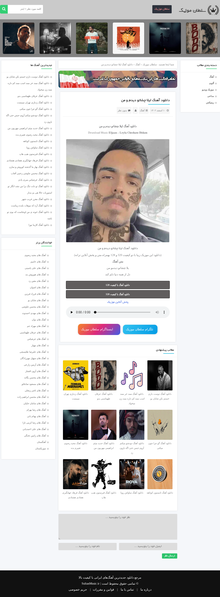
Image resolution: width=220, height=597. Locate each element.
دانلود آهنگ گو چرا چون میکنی (34, 109)
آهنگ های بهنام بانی (36, 416)
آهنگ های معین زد (37, 281)
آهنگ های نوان (39, 319)
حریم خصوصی (78, 589)
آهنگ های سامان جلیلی (34, 403)
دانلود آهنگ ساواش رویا (37, 147)
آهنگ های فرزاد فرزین (35, 293)
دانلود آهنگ (130, 126)
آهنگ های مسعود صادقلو (34, 384)
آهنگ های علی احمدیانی (34, 429)
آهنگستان (41, 442)
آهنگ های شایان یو (37, 300)
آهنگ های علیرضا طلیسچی (33, 351)
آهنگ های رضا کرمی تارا (34, 422)
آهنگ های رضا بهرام (36, 409)
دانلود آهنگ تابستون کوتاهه (36, 141)
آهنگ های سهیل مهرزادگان (33, 358)
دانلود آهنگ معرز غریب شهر (35, 199)
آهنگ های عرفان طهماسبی (33, 332)
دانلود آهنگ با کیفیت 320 (118, 294)
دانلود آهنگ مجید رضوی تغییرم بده (32, 134)
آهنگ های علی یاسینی (35, 268)
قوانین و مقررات (103, 589)
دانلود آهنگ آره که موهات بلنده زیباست (30, 205)
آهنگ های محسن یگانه (35, 377)
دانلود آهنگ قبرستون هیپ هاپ (34, 154)
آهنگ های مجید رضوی (35, 255)
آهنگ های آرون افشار (35, 371)
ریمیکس (210, 102)
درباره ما (146, 589)
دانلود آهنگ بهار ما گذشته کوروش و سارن (29, 167)
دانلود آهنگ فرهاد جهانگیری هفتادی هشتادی (28, 160)
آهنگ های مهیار (38, 345)
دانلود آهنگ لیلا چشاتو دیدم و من (145, 100)
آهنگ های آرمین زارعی (35, 364)
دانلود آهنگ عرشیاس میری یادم (33, 179)
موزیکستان (40, 448)
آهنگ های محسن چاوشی (34, 306)
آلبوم (211, 83)
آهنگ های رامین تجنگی (35, 435)
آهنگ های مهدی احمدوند (34, 313)
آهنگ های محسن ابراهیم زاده (31, 397)
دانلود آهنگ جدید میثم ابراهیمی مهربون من (28, 128)
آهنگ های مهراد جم (36, 326)
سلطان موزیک (162, 9)
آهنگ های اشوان (38, 287)
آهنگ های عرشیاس (36, 339)
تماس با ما (127, 589)
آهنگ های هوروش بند (35, 274)
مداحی (210, 96)
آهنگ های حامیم (38, 261)
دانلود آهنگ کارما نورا (39, 225)
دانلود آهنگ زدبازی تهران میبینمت (33, 102)
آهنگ (211, 76)
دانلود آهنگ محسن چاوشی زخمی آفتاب (30, 173)
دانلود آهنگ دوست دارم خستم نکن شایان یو (28, 76)
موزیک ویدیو (208, 89)
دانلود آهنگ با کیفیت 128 (118, 285)
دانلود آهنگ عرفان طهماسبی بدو (33, 96)
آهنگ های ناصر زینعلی (35, 390)
